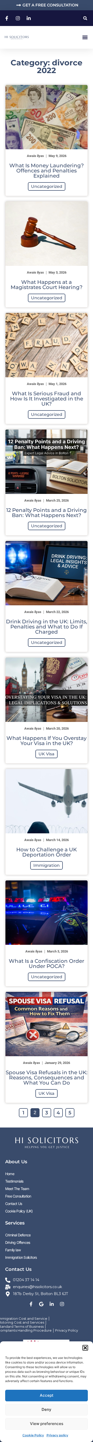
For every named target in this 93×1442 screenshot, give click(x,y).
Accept (46, 1395)
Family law (13, 1250)
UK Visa (46, 753)
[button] (85, 1347)
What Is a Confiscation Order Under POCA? (46, 963)
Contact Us (13, 1203)
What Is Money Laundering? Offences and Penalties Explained (46, 170)
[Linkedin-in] (51, 1304)
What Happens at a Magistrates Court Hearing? (46, 284)
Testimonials (14, 1181)
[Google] (41, 1304)
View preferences (46, 1423)
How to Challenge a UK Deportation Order (46, 852)
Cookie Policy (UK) (19, 1211)
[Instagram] (62, 1304)
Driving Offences (17, 1242)
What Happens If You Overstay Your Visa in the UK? (46, 740)
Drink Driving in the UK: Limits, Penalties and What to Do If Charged (46, 626)
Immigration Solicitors (21, 1257)
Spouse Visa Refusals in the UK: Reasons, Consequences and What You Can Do (47, 1077)
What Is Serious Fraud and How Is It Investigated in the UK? (46, 398)
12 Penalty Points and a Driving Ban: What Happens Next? (46, 512)
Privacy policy (57, 1435)
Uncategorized (46, 186)
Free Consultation (18, 1196)
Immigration (46, 865)
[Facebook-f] (31, 1304)
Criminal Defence (17, 1235)
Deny (46, 1409)
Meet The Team (17, 1188)
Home (9, 1174)
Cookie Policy (33, 1435)
